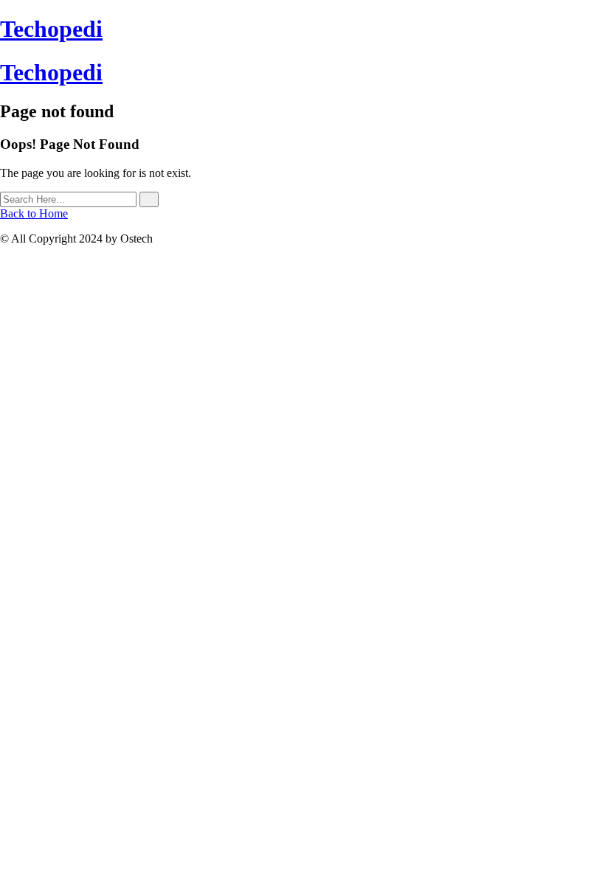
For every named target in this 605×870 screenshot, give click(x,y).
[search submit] (149, 199)
